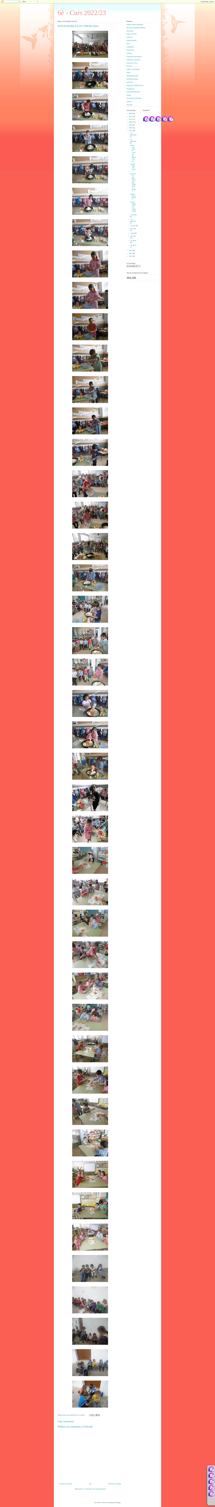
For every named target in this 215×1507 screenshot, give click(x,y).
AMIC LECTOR (132, 34)
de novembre (133, 140)
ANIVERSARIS (132, 40)
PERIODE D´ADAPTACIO (135, 85)
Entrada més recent (65, 1484)
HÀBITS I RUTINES (133, 69)
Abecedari (130, 31)
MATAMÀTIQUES (132, 76)
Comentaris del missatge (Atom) (95, 1489)
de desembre (133, 134)
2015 (130, 253)
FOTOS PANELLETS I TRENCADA (133, 207)
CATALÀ (129, 53)
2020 (130, 122)
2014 (130, 256)
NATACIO (130, 82)
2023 (130, 113)
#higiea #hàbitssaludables (135, 24)
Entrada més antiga (114, 1484)
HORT (129, 73)
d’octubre (134, 215)
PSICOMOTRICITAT (133, 92)
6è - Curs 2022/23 (82, 12)
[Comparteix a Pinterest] (99, 1415)
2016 (130, 250)
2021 (130, 119)
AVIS (128, 44)
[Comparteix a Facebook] (97, 1415)
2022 (130, 116)
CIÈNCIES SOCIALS (133, 60)
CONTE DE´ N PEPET (133, 196)
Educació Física (132, 63)
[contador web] (158, 121)
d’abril (133, 233)
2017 (130, 130)
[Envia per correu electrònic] (90, 1415)
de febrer (133, 240)
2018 (130, 128)
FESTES (129, 66)
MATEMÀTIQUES (132, 79)
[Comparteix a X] (95, 1415)
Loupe (211, 1501)
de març (133, 236)
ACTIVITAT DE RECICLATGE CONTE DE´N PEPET (133, 182)
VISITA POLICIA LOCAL (133, 167)
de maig (133, 228)
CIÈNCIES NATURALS (134, 57)
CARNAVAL (130, 47)
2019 (130, 125)
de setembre (133, 220)
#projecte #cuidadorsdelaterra (136, 28)
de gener (133, 245)
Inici (90, 1484)
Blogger (118, 1502)
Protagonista (131, 89)
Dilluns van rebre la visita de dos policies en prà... (133, 153)
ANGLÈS (129, 37)
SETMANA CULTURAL (134, 98)
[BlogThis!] (92, 1415)
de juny (133, 226)
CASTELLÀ (130, 50)
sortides (129, 101)
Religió (129, 95)
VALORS (129, 105)
